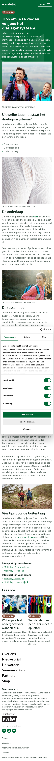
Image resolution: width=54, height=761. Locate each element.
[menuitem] (9, 4)
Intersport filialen (26, 537)
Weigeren (27, 429)
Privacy (5, 738)
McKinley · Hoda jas (14, 570)
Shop (6, 681)
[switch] (47, 388)
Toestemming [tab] (10, 337)
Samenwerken (13, 670)
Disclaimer (6, 743)
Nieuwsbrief (11, 659)
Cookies (5, 752)
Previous (6, 605)
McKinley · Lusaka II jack (16, 582)
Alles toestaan (27, 414)
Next (49, 605)
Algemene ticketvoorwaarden (15, 747)
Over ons (9, 654)
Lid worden (10, 665)
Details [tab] (27, 337)
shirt (35, 216)
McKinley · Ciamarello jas (17, 567)
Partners (8, 676)
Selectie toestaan (27, 422)
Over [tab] (44, 337)
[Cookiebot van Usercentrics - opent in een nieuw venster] (40, 330)
